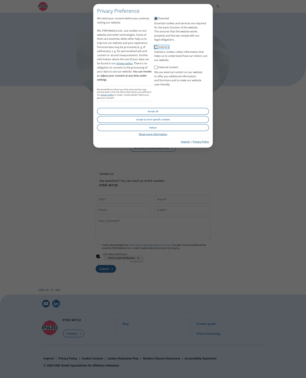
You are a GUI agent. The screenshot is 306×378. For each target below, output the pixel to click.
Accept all (153, 111)
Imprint (185, 142)
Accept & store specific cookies (153, 119)
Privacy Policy (201, 142)
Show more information (153, 134)
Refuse (153, 127)
